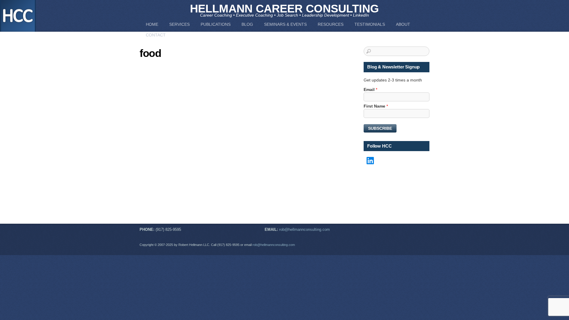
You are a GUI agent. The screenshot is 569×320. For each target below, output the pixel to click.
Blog (247, 24)
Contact (156, 35)
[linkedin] (371, 161)
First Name (376, 106)
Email (370, 89)
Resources (330, 24)
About (403, 24)
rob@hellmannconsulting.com (304, 230)
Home (152, 24)
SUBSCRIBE (380, 128)
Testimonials (369, 24)
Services (179, 24)
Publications (216, 24)
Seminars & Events (285, 24)
